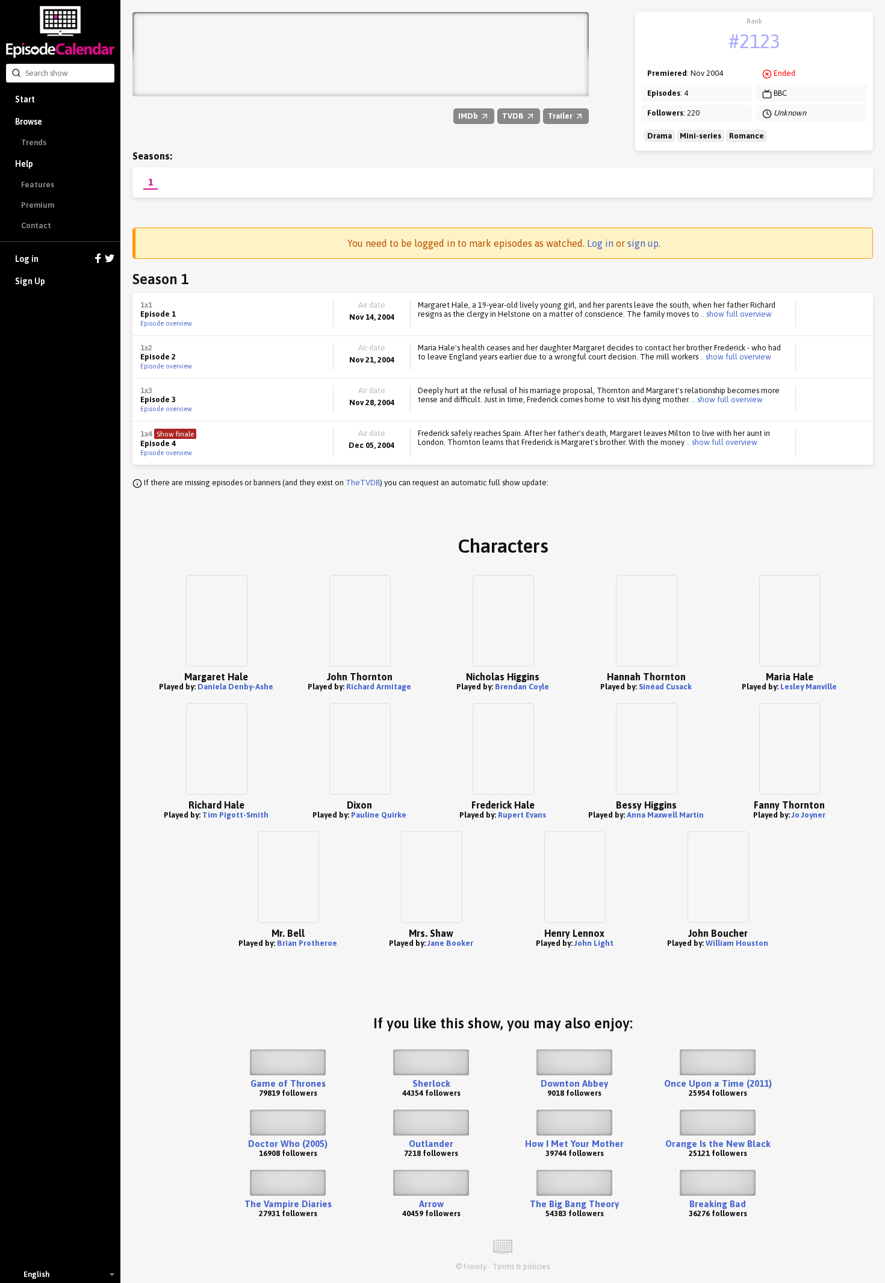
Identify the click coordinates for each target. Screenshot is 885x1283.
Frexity (475, 1266)
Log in (27, 259)
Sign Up (30, 281)
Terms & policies (521, 1266)
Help (24, 164)
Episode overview (166, 323)
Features (37, 184)
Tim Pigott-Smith (235, 814)
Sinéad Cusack (665, 686)
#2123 (754, 41)
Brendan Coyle (522, 686)
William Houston (737, 943)
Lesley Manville (808, 686)
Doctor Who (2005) (288, 1144)
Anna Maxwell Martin (665, 814)
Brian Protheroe (307, 943)
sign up (643, 243)
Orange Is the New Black (718, 1144)
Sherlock (431, 1083)
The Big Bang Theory (574, 1204)
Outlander (431, 1144)
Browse (28, 121)
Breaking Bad (717, 1204)
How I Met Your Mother (574, 1144)
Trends (33, 142)
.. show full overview (735, 313)
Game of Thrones (288, 1083)
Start (25, 99)
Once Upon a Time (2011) (718, 1083)
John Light (593, 943)
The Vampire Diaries (288, 1204)
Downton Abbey (574, 1083)
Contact (36, 225)
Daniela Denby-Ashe (235, 686)
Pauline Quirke (378, 814)
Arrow (431, 1204)
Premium (37, 205)
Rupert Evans (522, 814)
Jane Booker (450, 943)
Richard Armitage (378, 686)
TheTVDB (363, 482)
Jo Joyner (808, 814)
